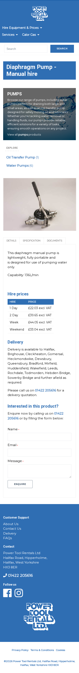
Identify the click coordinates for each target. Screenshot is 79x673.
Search (62, 48)
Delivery (9, 533)
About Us (10, 524)
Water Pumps (19, 165)
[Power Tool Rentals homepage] (39, 14)
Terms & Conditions (42, 650)
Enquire (20, 484)
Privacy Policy (20, 650)
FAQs (7, 538)
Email (12, 445)
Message (15, 461)
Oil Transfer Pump (22, 157)
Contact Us (12, 529)
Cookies (60, 650)
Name (13, 429)
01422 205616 (20, 575)
